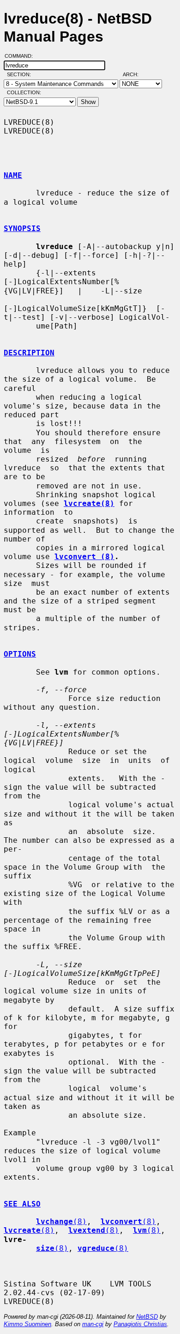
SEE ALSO (22, 1204)
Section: (21, 74)
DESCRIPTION (29, 352)
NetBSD (147, 1316)
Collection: (24, 92)
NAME (13, 175)
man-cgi (92, 1324)
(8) (61, 1221)
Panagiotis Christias (140, 1324)
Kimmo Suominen (27, 1324)
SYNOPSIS (22, 228)
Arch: (135, 74)
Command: (21, 56)
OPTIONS (20, 654)
